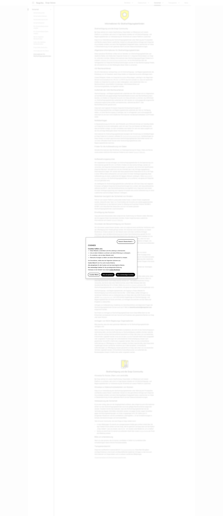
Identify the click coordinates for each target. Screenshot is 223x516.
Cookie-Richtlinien (114, 269)
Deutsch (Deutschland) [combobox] (125, 241)
